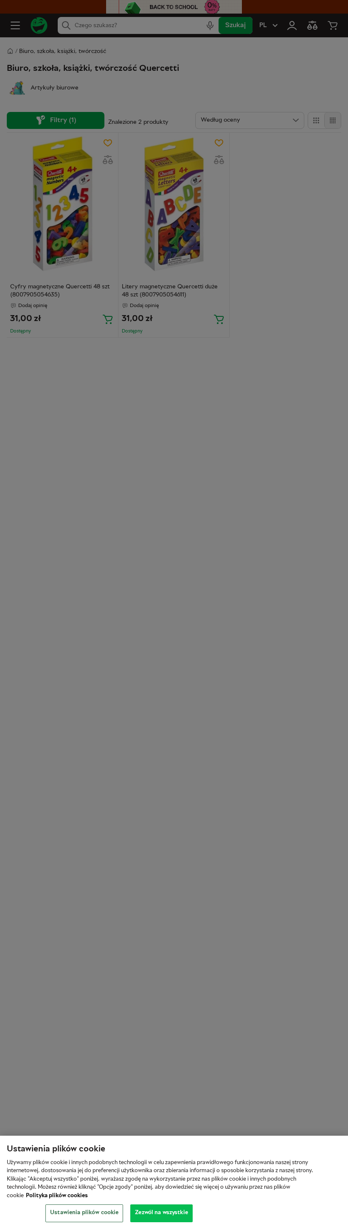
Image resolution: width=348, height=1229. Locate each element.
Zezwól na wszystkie (161, 1212)
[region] (174, 1182)
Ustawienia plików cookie (84, 1212)
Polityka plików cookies (57, 1195)
